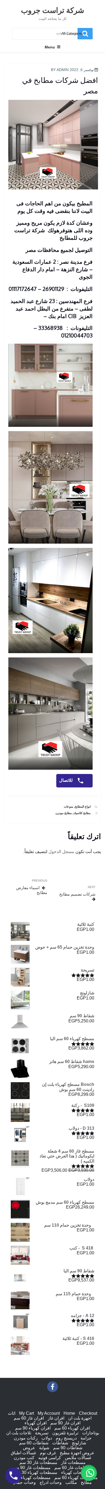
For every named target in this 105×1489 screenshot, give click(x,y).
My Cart (26, 1413)
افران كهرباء (35, 1423)
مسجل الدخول (61, 851)
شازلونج (79, 1443)
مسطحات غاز (73, 1462)
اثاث (11, 1413)
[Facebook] (52, 1386)
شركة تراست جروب (52, 10)
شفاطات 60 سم (33, 1443)
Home (69, 1413)
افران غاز (56, 1418)
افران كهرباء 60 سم (72, 1428)
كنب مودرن (24, 1457)
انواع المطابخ (83, 806)
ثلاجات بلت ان (18, 1433)
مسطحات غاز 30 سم (38, 1462)
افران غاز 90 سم (65, 1423)
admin (63, 70)
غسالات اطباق (23, 1453)
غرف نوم (48, 1453)
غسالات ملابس (78, 1457)
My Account (49, 1413)
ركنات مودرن (26, 1438)
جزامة (86, 1438)
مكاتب (71, 1482)
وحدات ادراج (51, 1482)
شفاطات (60, 1443)
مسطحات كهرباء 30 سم (35, 1472)
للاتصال (66, 780)
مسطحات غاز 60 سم (73, 1467)
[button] (89, 1473)
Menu (50, 47)
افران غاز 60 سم (29, 1418)
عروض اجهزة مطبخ (77, 1453)
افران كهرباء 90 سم (33, 1428)
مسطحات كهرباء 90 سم (29, 1477)
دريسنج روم (66, 1438)
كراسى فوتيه (49, 1457)
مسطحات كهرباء (76, 1472)
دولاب (46, 1438)
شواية (44, 1447)
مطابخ (86, 1482)
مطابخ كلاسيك (82, 813)
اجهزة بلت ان (80, 1418)
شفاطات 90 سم (67, 1447)
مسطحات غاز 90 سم (32, 1467)
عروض (29, 1447)
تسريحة (41, 1433)
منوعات (68, 806)
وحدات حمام (24, 1482)
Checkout (88, 1413)
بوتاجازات (90, 1433)
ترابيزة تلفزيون (65, 1433)
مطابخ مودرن (63, 813)
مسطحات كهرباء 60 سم (76, 1477)
